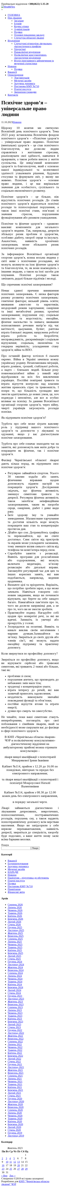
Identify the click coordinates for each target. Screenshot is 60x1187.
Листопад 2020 (16, 1101)
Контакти (13, 95)
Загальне (19, 20)
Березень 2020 (15, 1124)
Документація (21, 77)
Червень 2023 (15, 1013)
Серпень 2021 (15, 1075)
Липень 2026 (15, 907)
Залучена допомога (24, 83)
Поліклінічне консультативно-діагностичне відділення (30, 56)
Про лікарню (15, 17)
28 (22, 1169)
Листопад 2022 (16, 1033)
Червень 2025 (15, 944)
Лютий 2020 (14, 1127)
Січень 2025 (14, 958)
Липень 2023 (15, 1010)
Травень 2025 (15, 947)
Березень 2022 (15, 1055)
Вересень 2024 (16, 970)
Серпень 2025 (15, 938)
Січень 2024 (14, 993)
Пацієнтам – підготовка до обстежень (28, 877)
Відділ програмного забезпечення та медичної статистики (34, 62)
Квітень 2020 (15, 1121)
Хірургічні (20, 49)
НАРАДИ (13, 872)
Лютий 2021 (14, 1093)
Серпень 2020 (15, 1110)
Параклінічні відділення (27, 52)
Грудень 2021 (15, 1064)
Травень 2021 (15, 1084)
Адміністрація (21, 29)
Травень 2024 (15, 981)
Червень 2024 (15, 978)
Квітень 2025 (15, 950)
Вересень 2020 (16, 1107)
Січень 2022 (14, 1061)
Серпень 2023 (15, 1007)
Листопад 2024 (16, 964)
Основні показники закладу (29, 35)
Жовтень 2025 (15, 933)
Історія (17, 23)
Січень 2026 (14, 924)
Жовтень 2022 (15, 1036)
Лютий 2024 (14, 990)
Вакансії (12, 72)
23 (3, 1169)
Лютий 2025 (14, 956)
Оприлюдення (15, 75)
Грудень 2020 (15, 1098)
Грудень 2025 (15, 927)
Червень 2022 (15, 1047)
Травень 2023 (15, 1016)
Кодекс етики (21, 26)
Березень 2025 (15, 953)
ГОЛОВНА (14, 15)
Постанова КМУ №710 (26, 86)
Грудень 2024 (15, 961)
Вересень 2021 (16, 1073)
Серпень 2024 (15, 973)
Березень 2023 (15, 1021)
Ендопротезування (18, 863)
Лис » (12, 1175)
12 (14, 1162)
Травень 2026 (15, 913)
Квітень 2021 (15, 1087)
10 (7, 1162)
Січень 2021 (14, 1095)
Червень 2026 (15, 910)
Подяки (18, 32)
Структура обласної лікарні (29, 37)
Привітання (14, 889)
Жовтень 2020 (15, 1104)
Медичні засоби (22, 80)
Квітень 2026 (15, 916)
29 (26, 1169)
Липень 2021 (15, 1078)
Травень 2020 (15, 1118)
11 (10, 1162)
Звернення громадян (25, 92)
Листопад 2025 (16, 930)
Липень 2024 (15, 976)
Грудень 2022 (15, 1030)
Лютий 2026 (14, 921)
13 (18, 1162)
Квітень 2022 (15, 1053)
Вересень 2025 (16, 936)
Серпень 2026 (15, 904)
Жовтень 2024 (15, 967)
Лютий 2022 (14, 1058)
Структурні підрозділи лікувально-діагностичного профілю (33, 45)
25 (10, 1169)
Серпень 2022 (15, 1041)
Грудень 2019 (15, 1133)
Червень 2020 (15, 1115)
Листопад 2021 (16, 1067)
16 (3, 1165)
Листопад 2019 (16, 1135)
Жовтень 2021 (15, 1070)
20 (18, 1165)
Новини (12, 66)
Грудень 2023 (15, 996)
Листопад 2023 (16, 998)
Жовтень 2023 (15, 1001)
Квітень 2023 (15, 1018)
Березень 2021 (15, 1090)
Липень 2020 (15, 1113)
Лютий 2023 (14, 1024)
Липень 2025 (15, 941)
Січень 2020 (14, 1130)
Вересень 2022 (16, 1038)
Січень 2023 (14, 1027)
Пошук (5, 845)
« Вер (4, 1175)
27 (18, 1169)
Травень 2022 (15, 1050)
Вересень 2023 (16, 1004)
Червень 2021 (15, 1081)
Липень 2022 (15, 1044)
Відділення (14, 40)
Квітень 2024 (15, 984)
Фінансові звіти (16, 892)
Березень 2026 (15, 919)
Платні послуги (22, 89)
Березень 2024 (15, 987)
